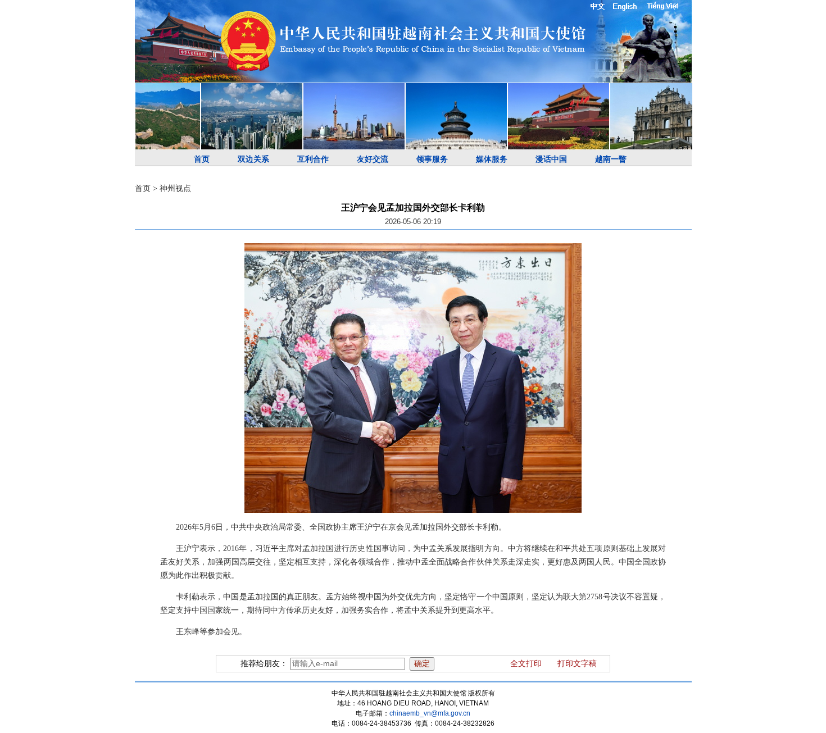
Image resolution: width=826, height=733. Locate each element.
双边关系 (253, 159)
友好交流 (372, 159)
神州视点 (175, 188)
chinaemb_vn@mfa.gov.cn (429, 713)
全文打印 (526, 663)
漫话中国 (551, 159)
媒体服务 (491, 159)
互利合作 (313, 159)
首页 (202, 159)
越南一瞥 (611, 159)
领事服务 (432, 159)
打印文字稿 (577, 663)
